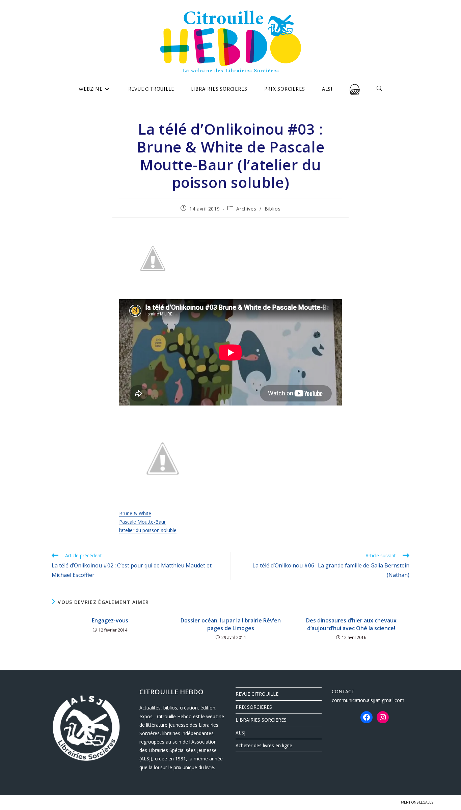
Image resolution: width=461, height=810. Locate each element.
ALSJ (240, 732)
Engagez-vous (110, 620)
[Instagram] (383, 717)
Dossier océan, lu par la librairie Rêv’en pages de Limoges (231, 624)
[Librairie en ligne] (354, 89)
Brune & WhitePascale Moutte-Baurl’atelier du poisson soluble (148, 521)
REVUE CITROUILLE (257, 694)
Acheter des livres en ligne (264, 745)
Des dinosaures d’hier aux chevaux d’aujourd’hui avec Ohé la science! (351, 624)
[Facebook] (366, 717)
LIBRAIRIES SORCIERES (261, 720)
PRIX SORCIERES (254, 707)
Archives (246, 208)
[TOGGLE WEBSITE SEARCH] (379, 89)
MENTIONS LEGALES (417, 802)
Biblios (272, 208)
